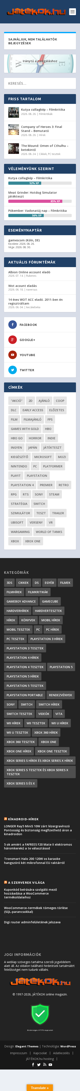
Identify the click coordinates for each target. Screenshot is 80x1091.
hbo (48, 429)
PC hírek (52, 629)
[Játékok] (40, 986)
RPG (14, 494)
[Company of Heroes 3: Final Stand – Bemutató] (13, 129)
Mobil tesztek (18, 629)
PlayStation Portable (25, 695)
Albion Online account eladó (29, 272)
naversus (31, 289)
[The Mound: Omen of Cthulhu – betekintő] (13, 148)
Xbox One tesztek (52, 751)
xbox (15, 541)
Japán (32, 447)
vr (51, 522)
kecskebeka (33, 307)
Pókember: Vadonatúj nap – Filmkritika (37, 211)
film (14, 419)
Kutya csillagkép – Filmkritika (43, 109)
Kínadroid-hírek (23, 819)
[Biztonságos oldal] (40, 1026)
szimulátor (20, 513)
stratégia (19, 504)
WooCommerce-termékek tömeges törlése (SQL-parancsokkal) (36, 910)
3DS (9, 583)
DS (37, 583)
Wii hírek (13, 723)
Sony (39, 494)
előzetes (56, 410)
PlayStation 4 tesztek (25, 667)
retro (64, 485)
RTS (26, 494)
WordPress (68, 1046)
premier (46, 485)
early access (33, 410)
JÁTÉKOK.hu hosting (40, 1059)
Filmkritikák (45, 114)
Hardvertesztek (48, 611)
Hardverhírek (18, 611)
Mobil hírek (50, 620)
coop (60, 401)
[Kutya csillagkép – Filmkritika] (13, 112)
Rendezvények (60, 695)
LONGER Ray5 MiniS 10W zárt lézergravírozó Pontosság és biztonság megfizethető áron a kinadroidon (38, 830)
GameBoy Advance (21, 601)
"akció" (16, 401)
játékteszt (52, 447)
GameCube (50, 601)
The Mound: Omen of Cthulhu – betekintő (44, 148)
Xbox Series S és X (21, 783)
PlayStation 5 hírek (23, 676)
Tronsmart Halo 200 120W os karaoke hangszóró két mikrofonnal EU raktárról (34, 861)
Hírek (42, 135)
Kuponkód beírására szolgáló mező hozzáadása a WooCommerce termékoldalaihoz (30, 893)
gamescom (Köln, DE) (24, 240)
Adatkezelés (61, 1053)
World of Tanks (49, 532)
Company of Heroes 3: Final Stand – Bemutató (41, 129)
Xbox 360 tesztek (21, 742)
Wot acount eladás (22, 286)
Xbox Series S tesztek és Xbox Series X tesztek (37, 772)
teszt (41, 513)
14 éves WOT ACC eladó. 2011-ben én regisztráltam (35, 301)
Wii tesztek (36, 723)
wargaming (20, 532)
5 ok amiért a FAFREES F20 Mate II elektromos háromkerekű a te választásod (38, 846)
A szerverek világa (26, 882)
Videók (43, 714)
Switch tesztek (19, 714)
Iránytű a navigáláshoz (40, 61)
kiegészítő (19, 457)
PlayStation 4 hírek (23, 658)
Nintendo (19, 466)
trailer (58, 513)
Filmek (65, 583)
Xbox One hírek (19, 751)
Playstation (37, 476)
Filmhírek (14, 592)
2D (30, 401)
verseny (36, 522)
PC (35, 466)
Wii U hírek (59, 723)
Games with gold (25, 429)
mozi (62, 457)
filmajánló (32, 419)
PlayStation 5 (61, 667)
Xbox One (33, 541)
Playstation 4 (22, 485)
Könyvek (28, 620)
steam (54, 494)
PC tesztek (54, 154)
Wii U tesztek (17, 732)
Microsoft (43, 457)
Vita (58, 714)
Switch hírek (49, 704)
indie (51, 438)
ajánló (44, 401)
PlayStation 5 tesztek (25, 686)
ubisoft (17, 522)
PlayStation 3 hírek (47, 639)
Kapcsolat (40, 1053)
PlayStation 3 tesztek (25, 648)
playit (16, 476)
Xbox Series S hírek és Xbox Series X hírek (40, 761)
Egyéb (49, 583)
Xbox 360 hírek (46, 732)
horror (35, 438)
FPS (50, 419)
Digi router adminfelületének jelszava (32, 922)
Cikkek (43, 154)
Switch (39, 504)
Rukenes (31, 276)
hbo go (17, 438)
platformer (53, 466)
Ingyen (16, 447)
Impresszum (18, 1053)
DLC (13, 410)
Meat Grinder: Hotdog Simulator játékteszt (32, 194)
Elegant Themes (26, 1046)
